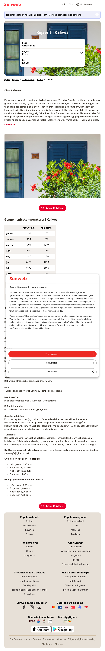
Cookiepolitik (30, 585)
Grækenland (29, 525)
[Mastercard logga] (53, 608)
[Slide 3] (54, 195)
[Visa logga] (60, 608)
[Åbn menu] (97, 4)
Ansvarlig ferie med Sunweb (75, 551)
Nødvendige (51, 363)
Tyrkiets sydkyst (75, 521)
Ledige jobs (75, 555)
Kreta (75, 525)
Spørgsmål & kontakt (75, 576)
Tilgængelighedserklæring (75, 564)
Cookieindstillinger (30, 581)
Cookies (61, 639)
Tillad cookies (52, 354)
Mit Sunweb (75, 581)
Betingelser (49, 639)
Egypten (29, 530)
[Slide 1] (50, 195)
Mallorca (75, 530)
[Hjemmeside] (12, 4)
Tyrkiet (29, 521)
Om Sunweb (75, 546)
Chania (29, 551)
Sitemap (59, 644)
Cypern (29, 534)
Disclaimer (29, 594)
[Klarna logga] (66, 608)
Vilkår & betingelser (75, 585)
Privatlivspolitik (29, 576)
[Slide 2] (52, 195)
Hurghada (29, 555)
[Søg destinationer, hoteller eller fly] (64, 4)
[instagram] (32, 608)
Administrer (51, 372)
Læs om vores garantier (75, 589)
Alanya (29, 546)
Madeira (75, 534)
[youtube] (39, 608)
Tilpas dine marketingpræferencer (29, 589)
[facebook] (24, 608)
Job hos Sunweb (32, 639)
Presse (75, 559)
